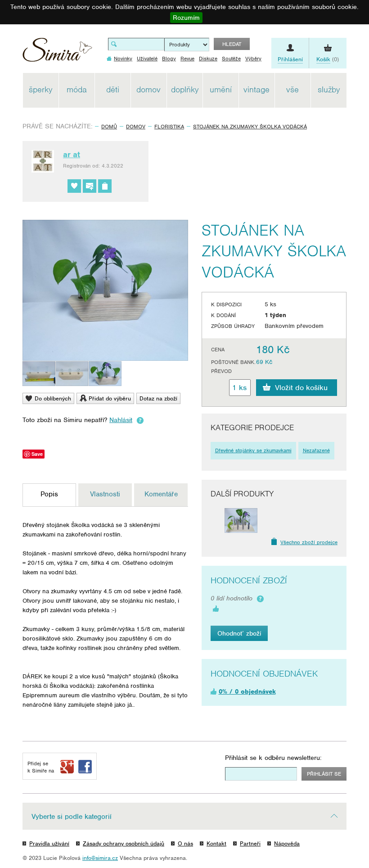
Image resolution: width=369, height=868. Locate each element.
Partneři (250, 843)
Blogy (169, 58)
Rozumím (186, 18)
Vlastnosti (105, 494)
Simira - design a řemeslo (57, 53)
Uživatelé (147, 58)
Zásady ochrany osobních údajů (123, 843)
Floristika (169, 126)
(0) (327, 59)
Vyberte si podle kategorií (72, 816)
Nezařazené (316, 450)
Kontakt (216, 843)
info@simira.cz (100, 858)
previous (218, 520)
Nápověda (287, 843)
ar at (71, 154)
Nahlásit (120, 420)
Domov (135, 126)
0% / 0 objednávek (247, 691)
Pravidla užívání (49, 843)
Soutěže (231, 58)
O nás (185, 843)
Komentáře (161, 494)
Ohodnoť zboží (239, 633)
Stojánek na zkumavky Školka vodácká (250, 126)
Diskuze (208, 58)
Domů (109, 126)
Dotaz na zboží (158, 398)
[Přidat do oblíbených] (74, 186)
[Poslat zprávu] (89, 186)
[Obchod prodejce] (105, 186)
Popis (49, 494)
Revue (187, 58)
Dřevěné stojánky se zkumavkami (253, 450)
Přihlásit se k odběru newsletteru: (273, 758)
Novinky (123, 58)
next (331, 520)
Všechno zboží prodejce (309, 542)
